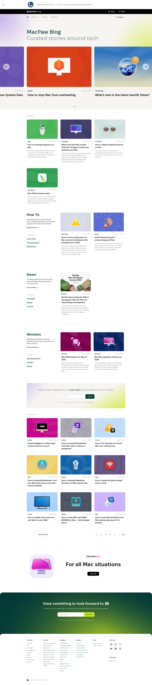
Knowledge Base (80, 647)
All (27, 17)
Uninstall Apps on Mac (49, 659)
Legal (61, 661)
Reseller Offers (64, 654)
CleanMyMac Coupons (82, 652)
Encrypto (29, 661)
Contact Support (80, 645)
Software (30, 362)
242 (123, 534)
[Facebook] (111, 644)
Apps (29, 141)
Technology (99, 90)
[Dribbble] (120, 649)
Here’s (56, 4)
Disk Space (64, 141)
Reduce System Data (48, 652)
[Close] (3, 4)
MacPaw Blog (63, 650)
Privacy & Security (33, 242)
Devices (29, 366)
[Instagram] (116, 644)
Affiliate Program (64, 652)
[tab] (74, 106)
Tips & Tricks (31, 239)
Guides (30, 90)
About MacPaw (64, 643)
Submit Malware (80, 656)
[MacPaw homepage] (28, 680)
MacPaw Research (64, 663)
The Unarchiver (31, 659)
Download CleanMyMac (49, 643)
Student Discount (97, 645)
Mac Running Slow (48, 645)
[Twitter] (120, 644)
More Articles (43, 534)
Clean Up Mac (46, 661)
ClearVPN (29, 652)
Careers (62, 659)
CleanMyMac (30, 647)
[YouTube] (111, 649)
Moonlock (29, 643)
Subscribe (89, 614)
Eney (28, 645)
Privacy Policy (90, 402)
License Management (82, 650)
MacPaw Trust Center (65, 666)
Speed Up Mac (47, 647)
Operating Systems (33, 358)
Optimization (31, 246)
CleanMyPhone (31, 650)
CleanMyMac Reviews (65, 645)
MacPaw (29, 302)
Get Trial (93, 574)
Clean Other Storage (48, 656)
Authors (62, 670)
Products (30, 306)
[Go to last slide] (6, 67)
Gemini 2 (29, 657)
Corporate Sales (97, 643)
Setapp (29, 655)
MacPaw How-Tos (64, 647)
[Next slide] (145, 67)
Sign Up (90, 396)
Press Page (63, 656)
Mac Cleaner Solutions (49, 650)
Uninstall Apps (80, 654)
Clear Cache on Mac (48, 654)
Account (78, 643)
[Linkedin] (116, 649)
